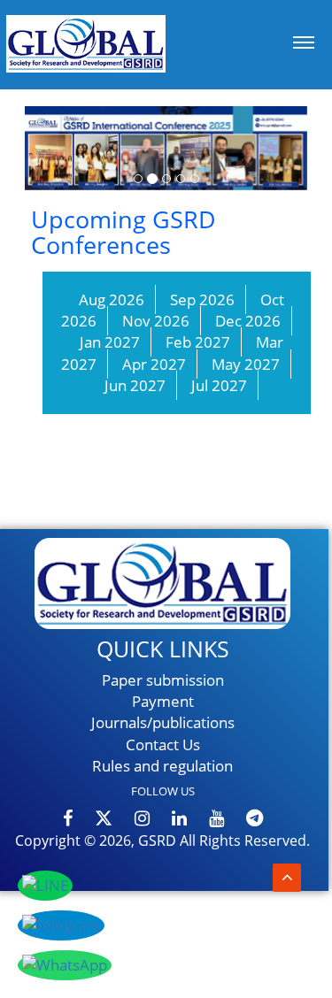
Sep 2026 (202, 299)
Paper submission (163, 680)
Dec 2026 (248, 321)
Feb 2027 (198, 342)
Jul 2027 (219, 385)
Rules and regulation (162, 766)
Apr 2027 (154, 364)
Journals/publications (163, 722)
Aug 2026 (111, 299)
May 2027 (246, 364)
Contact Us (163, 744)
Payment (163, 701)
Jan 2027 (110, 342)
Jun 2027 (135, 385)
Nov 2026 (155, 321)
